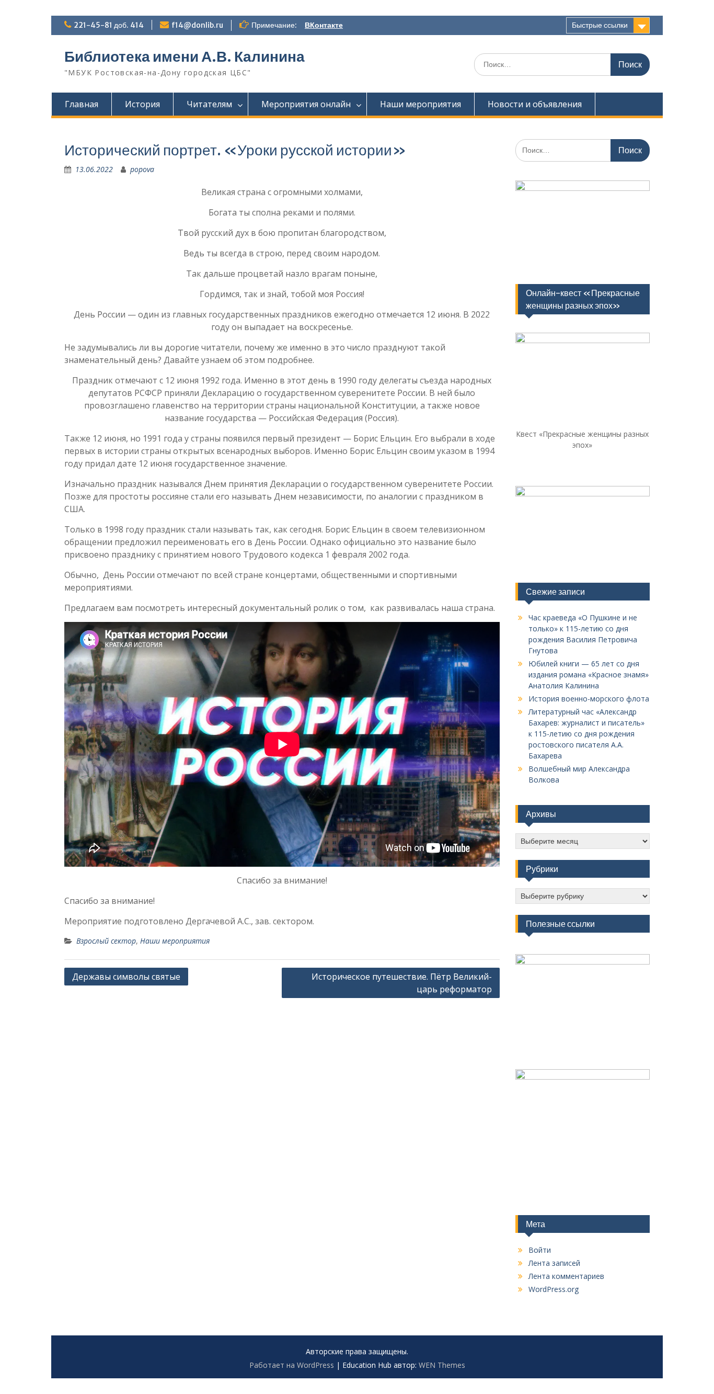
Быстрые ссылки (600, 25)
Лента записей (554, 1263)
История (142, 104)
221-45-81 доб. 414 (109, 25)
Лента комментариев (566, 1276)
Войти (539, 1250)
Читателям (209, 104)
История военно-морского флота (588, 699)
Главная (81, 104)
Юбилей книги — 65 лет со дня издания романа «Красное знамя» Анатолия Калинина (588, 674)
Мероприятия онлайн (306, 104)
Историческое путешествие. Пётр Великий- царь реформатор (402, 983)
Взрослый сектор (106, 941)
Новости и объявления (535, 104)
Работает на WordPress (291, 1365)
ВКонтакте (324, 25)
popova (142, 169)
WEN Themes (442, 1365)
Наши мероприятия (420, 104)
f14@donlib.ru (197, 25)
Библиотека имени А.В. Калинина (184, 56)
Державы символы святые (126, 976)
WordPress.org (553, 1289)
